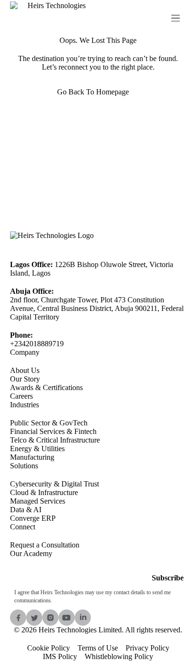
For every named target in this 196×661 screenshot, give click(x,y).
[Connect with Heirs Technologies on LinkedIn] (83, 617)
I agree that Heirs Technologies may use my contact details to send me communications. (92, 596)
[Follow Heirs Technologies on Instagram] (50, 617)
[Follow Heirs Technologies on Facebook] (18, 617)
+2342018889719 (37, 344)
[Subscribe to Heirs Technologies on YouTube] (67, 617)
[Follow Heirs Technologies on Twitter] (34, 617)
